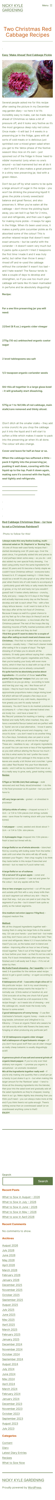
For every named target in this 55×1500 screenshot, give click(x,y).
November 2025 (12, 1289)
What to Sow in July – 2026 (19, 1201)
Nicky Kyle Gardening (12, 7)
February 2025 (11, 1334)
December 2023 (12, 1403)
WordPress (34, 1487)
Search (6, 1174)
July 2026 (8, 1250)
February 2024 (11, 1393)
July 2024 (8, 1369)
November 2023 (12, 1408)
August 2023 (10, 1423)
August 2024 (10, 1364)
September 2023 (12, 1418)
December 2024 (12, 1344)
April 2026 (8, 1265)
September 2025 (12, 1299)
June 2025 (8, 1314)
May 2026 (8, 1260)
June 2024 (9, 1374)
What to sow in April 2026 (18, 1216)
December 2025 (12, 1284)
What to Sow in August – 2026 (21, 1197)
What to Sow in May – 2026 (19, 1211)
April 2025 (8, 1324)
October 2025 (11, 1294)
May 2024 (8, 1379)
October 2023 (11, 1413)
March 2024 (9, 1388)
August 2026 (10, 1245)
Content (7, 1442)
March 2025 (9, 1329)
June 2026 (8, 1255)
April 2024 (8, 1383)
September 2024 (12, 1359)
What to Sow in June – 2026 (19, 1207)
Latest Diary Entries (14, 1452)
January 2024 (11, 1398)
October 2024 (11, 1354)
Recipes (7, 1457)
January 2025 (10, 1339)
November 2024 (12, 1349)
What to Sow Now (13, 1462)
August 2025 (10, 1304)
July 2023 (8, 1428)
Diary (5, 1447)
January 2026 (10, 1280)
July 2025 (8, 1309)
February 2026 (11, 1275)
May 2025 (8, 1319)
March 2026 (9, 1270)
